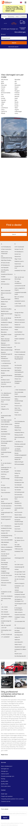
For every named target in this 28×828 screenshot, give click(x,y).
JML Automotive (5, 614)
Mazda (3, 113)
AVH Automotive (5, 284)
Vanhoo (17, 569)
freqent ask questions (7, 796)
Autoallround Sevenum (7, 274)
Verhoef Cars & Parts (20, 597)
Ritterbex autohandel (20, 444)
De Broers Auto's (5, 379)
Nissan (17, 87)
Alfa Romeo (4, 79)
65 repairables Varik (20, 572)
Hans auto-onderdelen (7, 540)
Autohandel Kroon (5, 279)
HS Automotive (5, 580)
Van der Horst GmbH (6, 575)
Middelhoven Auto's (20, 327)
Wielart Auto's (18, 644)
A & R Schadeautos (6, 246)
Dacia (2, 91)
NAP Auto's (17, 349)
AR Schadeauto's (5, 265)
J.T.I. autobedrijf (5, 637)
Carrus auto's (4, 404)
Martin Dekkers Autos (6, 424)
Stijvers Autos (18, 515)
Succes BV (17, 526)
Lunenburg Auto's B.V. (20, 306)
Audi (2, 81)
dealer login (4, 794)
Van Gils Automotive (6, 505)
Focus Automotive (5, 492)
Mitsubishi (17, 85)
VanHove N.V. (4, 578)
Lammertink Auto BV (20, 285)
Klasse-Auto (18, 256)
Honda (3, 98)
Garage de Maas (19, 312)
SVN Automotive (19, 531)
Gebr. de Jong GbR (6, 625)
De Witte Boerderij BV (20, 656)
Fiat (2, 94)
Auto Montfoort (18, 332)
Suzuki (16, 106)
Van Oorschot (18, 365)
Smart (16, 104)
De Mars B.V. (18, 317)
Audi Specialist (4, 267)
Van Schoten (18, 489)
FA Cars (3, 485)
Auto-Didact (4, 431)
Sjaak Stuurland (19, 524)
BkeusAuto (4, 332)
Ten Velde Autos (19, 538)
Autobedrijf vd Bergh (6, 322)
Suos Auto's (17, 529)
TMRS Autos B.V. (19, 549)
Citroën (3, 87)
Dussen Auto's (4, 456)
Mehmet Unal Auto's (20, 322)
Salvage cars (4, 771)
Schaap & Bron (18, 480)
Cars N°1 (3, 406)
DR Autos (3, 445)
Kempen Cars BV (19, 249)
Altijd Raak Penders (6, 260)
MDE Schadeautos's (20, 320)
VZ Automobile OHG (20, 621)
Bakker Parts (4, 301)
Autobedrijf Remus (19, 432)
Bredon (3, 373)
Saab (16, 98)
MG (15, 81)
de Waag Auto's (19, 634)
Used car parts (5, 773)
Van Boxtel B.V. (5, 365)
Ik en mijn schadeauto (6, 596)
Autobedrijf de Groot (6, 517)
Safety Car (17, 473)
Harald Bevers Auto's (6, 327)
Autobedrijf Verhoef (20, 594)
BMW (2, 83)
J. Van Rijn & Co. (19, 441)
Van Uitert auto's (19, 564)
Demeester (4, 429)
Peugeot (17, 91)
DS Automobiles (5, 92)
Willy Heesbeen (5, 542)
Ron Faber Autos (5, 487)
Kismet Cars (18, 254)
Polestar (17, 92)
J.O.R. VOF (3, 627)
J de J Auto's (4, 607)
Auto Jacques (4, 612)
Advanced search (13, 46)
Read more (4, 754)
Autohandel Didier (5, 434)
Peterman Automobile (20, 396)
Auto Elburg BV (5, 472)
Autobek (3, 276)
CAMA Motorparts (5, 397)
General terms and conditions (7, 823)
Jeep (2, 104)
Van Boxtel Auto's (5, 361)
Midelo (16, 329)
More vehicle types (20, 32)
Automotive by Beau (6, 309)
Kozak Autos (18, 263)
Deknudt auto (4, 426)
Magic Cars (17, 315)
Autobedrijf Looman (20, 301)
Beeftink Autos (4, 311)
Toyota (17, 109)
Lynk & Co (4, 111)
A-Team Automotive (6, 249)
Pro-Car (17, 412)
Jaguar (3, 102)
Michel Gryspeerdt (5, 519)
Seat (16, 100)
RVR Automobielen (19, 464)
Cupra (3, 89)
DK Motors (3, 439)
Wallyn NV (17, 637)
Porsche (17, 94)
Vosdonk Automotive (20, 614)
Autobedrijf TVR (19, 551)
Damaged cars (5, 768)
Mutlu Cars (17, 343)
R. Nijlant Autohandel (20, 352)
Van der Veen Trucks (20, 574)
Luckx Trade (18, 303)
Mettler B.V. (17, 324)
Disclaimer (17, 823)
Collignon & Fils (5, 409)
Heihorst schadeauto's (7, 547)
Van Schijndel (18, 485)
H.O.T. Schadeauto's (6, 526)
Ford (2, 96)
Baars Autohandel (5, 290)
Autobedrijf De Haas (6, 528)
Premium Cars (18, 405)
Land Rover (4, 107)
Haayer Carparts (5, 530)
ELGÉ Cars (3, 474)
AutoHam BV (4, 533)
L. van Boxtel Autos (6, 363)
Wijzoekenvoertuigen (20, 647)
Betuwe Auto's (4, 324)
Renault (17, 96)
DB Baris (3, 304)
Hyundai (3, 100)
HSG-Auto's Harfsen (6, 582)
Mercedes (17, 79)
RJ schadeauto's (19, 446)
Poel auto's (17, 403)
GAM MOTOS (4, 499)
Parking (3, 778)
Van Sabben (18, 471)
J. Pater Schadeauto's (20, 390)
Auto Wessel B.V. (19, 642)
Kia (2, 106)
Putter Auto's (18, 415)
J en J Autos (4, 609)
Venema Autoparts (19, 583)
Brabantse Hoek (5, 370)
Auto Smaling (18, 505)
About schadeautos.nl (6, 766)
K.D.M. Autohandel (19, 246)
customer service (5, 801)
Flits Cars (3, 490)
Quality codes (4, 781)
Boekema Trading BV (6, 347)
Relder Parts (18, 430)
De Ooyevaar (18, 367)
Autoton (3, 281)
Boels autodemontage (6, 350)
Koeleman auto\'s (19, 261)
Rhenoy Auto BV (19, 435)
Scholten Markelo (19, 487)
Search (14, 43)
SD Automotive (18, 494)
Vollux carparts (18, 612)
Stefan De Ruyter (19, 462)
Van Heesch (4, 544)
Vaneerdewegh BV (19, 567)
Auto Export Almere (6, 368)
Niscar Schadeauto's (20, 354)
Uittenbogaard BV (19, 558)
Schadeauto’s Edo (19, 482)
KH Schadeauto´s (19, 251)
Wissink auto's (18, 653)
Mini (16, 83)
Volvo (16, 113)
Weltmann (17, 639)
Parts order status (5, 786)
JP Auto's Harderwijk (6, 634)
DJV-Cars (3, 436)
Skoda (16, 102)
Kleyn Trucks (18, 259)
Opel (16, 89)
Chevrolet (4, 85)
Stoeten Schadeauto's (20, 517)
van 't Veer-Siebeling (20, 576)
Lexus (2, 109)
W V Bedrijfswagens (20, 628)
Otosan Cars (18, 379)
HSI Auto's (3, 585)
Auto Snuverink (18, 512)
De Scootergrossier (19, 492)
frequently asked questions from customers (12, 799)
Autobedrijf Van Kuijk (20, 270)
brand (3, 34)
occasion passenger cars (7, 776)
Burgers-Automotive (6, 386)
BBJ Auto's (4, 306)
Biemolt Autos (4, 329)
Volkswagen (18, 111)
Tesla (16, 107)
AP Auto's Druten (5, 262)
